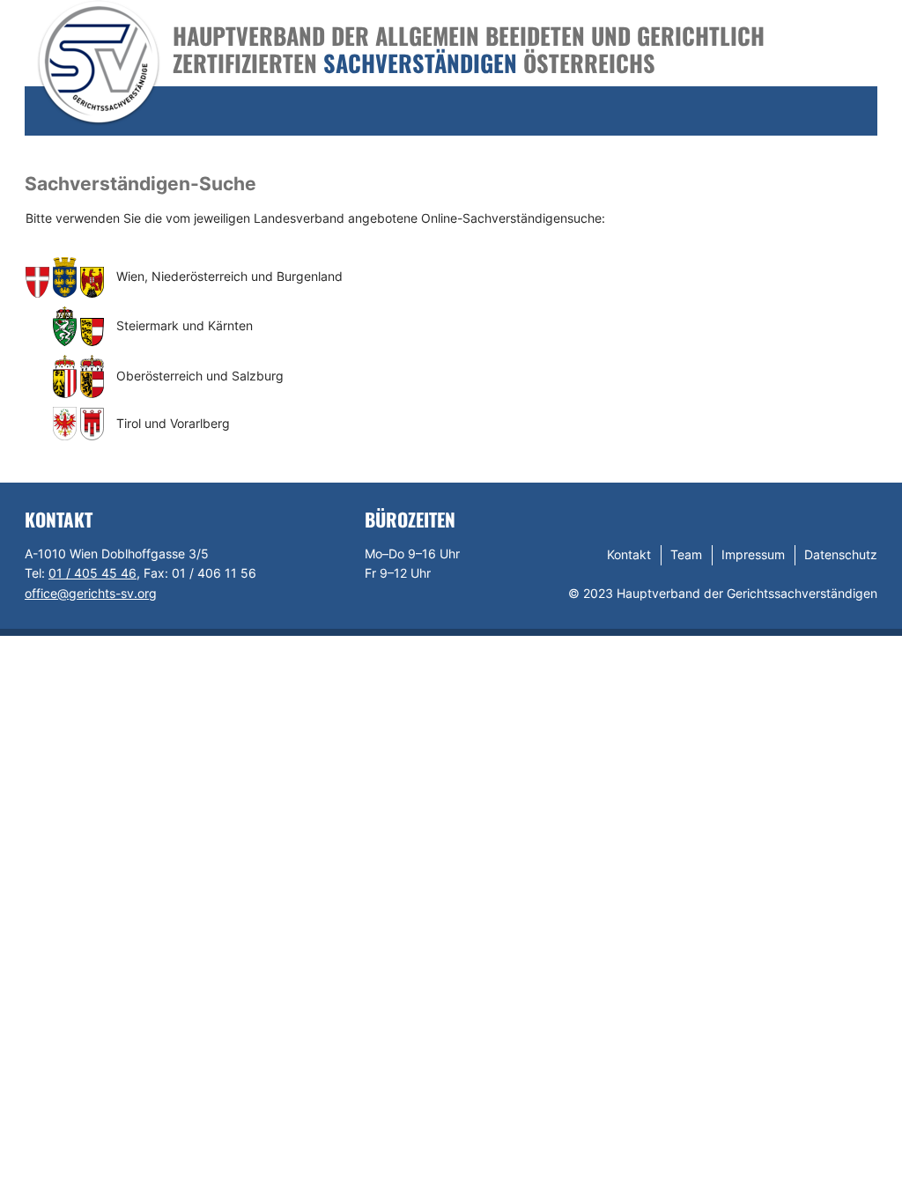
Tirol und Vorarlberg (173, 423)
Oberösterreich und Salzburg (200, 375)
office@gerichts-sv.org (91, 593)
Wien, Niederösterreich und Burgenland (229, 276)
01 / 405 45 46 (92, 572)
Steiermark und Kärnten (184, 325)
